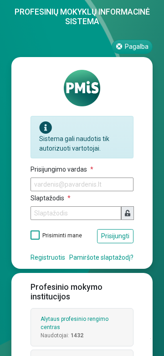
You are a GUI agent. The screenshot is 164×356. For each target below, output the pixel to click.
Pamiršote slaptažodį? (101, 257)
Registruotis (48, 257)
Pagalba (136, 46)
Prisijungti (115, 236)
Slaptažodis (48, 198)
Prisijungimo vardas (59, 169)
